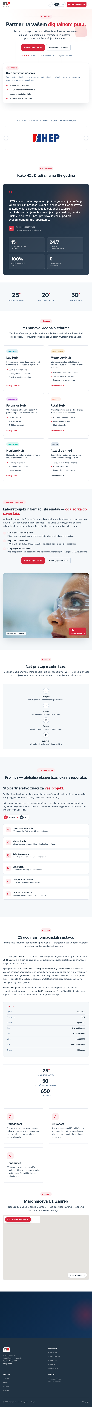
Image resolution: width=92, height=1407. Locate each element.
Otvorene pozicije (58, 1327)
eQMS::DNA (53, 1360)
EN (62, 4)
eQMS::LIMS (53, 1353)
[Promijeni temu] (50, 4)
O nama (6, 1379)
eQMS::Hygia (53, 1368)
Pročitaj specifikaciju (58, 560)
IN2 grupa (85, 1402)
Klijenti (5, 1383)
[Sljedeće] (86, 138)
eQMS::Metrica (54, 1357)
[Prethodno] (6, 138)
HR (56, 4)
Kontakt (6, 1390)
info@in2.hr (7, 1363)
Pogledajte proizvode (58, 47)
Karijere (6, 1386)
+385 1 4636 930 (10, 1361)
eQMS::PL (52, 1364)
